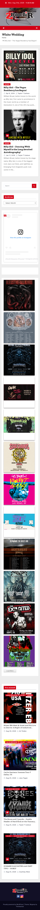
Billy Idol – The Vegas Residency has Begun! (15, 89)
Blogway (32, 904)
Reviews (7, 84)
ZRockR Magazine (11, 259)
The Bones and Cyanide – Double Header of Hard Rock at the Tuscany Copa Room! (19, 821)
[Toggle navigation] (36, 28)
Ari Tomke (22, 731)
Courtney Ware (24, 872)
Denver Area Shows (12, 695)
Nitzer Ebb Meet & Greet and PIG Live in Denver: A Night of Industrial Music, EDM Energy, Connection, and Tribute (20, 728)
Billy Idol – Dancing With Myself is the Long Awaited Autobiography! (18, 149)
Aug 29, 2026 (11, 731)
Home (4, 38)
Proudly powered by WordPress (13, 904)
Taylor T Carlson (23, 93)
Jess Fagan (23, 778)
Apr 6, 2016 (10, 93)
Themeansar (20, 906)
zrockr (22, 259)
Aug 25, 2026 (11, 778)
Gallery (22, 695)
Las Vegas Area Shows (12, 789)
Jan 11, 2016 (11, 155)
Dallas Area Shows (12, 742)
